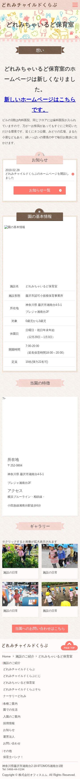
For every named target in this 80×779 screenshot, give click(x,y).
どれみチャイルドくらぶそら (22, 689)
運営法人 (9, 736)
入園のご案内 (11, 716)
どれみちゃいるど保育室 (19, 682)
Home (7, 656)
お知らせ (9, 730)
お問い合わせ (11, 743)
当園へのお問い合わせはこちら (40, 628)
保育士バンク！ (13, 757)
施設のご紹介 (25, 656)
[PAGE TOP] (69, 645)
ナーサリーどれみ (14, 696)
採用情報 (9, 723)
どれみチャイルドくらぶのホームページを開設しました (37, 175)
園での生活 (10, 709)
